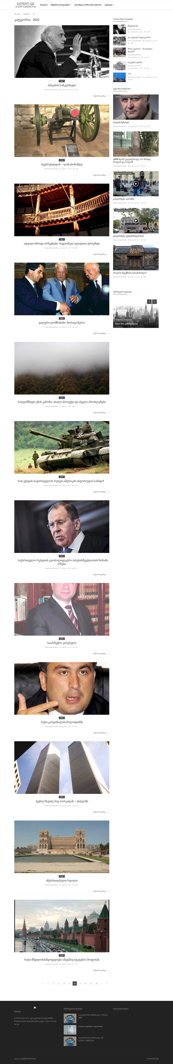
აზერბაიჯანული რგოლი (62, 880)
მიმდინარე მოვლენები (60, 5)
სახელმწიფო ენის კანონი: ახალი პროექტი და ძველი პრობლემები (62, 402)
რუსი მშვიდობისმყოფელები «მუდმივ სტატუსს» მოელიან (61, 959)
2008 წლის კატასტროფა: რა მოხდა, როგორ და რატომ (132, 160)
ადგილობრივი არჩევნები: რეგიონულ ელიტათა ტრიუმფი (62, 243)
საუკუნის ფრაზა (135, 62)
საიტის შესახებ (121, 122)
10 (96, 983)
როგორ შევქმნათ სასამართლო (130, 273)
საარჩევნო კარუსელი (61, 642)
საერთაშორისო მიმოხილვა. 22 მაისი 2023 (93, 1016)
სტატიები (109, 5)
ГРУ (129, 74)
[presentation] (149, 301)
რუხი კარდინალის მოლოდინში (62, 722)
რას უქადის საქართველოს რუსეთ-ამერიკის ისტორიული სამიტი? (62, 481)
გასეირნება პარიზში (123, 199)
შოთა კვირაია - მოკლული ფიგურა (140, 50)
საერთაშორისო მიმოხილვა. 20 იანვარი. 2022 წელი (90, 1039)
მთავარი (43, 5)
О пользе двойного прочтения (90, 1026)
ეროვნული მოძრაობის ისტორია (88, 5)
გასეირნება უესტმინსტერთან (128, 236)
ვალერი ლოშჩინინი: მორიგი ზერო (62, 322)
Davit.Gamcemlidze (51, 90)
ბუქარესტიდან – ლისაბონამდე (61, 164)
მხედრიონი (133, 26)
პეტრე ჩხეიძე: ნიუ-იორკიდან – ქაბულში (62, 801)
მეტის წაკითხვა (99, 96)
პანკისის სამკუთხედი (62, 85)
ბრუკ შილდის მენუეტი (127, 323)
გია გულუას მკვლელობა (139, 37)
